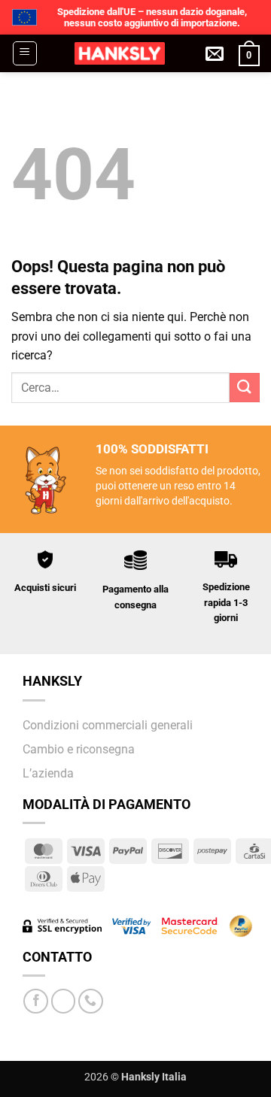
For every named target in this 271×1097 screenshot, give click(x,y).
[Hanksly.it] (119, 53)
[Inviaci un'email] (63, 1001)
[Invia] (245, 387)
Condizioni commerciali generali (108, 725)
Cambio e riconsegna (79, 749)
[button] (25, 53)
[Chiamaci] (90, 1001)
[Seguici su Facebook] (35, 1001)
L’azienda (48, 773)
